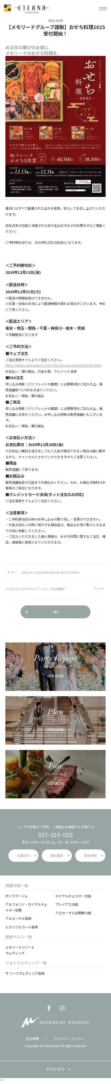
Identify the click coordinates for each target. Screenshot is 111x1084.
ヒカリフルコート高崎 (21, 927)
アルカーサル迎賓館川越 (73, 912)
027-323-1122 (55, 835)
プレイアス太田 (67, 904)
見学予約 (90, 855)
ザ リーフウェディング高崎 (24, 973)
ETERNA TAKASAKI (26, 8)
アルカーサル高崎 (18, 918)
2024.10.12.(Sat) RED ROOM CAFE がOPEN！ (51, 572)
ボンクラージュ (16, 895)
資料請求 (56, 855)
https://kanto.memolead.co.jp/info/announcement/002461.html (53, 365)
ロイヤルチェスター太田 (73, 895)
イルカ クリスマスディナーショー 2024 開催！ (36, 589)
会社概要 (32, 1038)
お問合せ (23, 855)
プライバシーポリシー (69, 1038)
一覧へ (55, 611)
